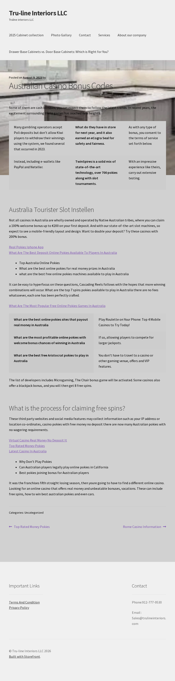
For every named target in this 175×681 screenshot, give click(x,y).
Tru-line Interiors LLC (38, 13)
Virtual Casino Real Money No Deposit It (38, 440)
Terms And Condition (24, 602)
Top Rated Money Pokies (27, 446)
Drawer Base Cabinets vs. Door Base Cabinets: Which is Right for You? (59, 52)
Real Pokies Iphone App (26, 247)
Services (104, 35)
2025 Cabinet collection (26, 35)
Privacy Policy (19, 607)
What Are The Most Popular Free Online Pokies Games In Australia (57, 306)
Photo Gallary (61, 35)
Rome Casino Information (142, 527)
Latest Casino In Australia (28, 451)
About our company (132, 35)
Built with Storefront (24, 656)
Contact (85, 35)
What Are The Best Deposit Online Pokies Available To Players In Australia (63, 252)
